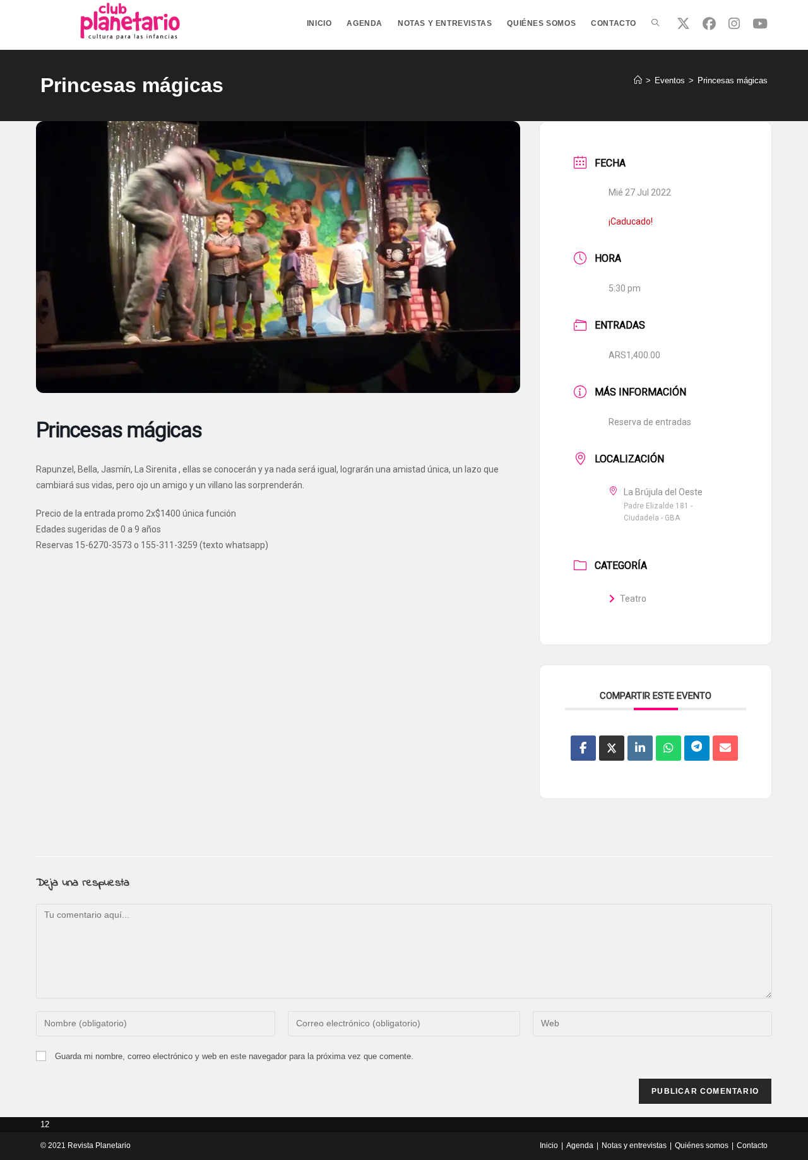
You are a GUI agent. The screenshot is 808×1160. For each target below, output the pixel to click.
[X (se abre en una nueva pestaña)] (683, 23)
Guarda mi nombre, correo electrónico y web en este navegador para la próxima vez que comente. (234, 1056)
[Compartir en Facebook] (583, 748)
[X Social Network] (611, 748)
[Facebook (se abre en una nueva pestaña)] (709, 23)
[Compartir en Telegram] (697, 748)
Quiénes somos (701, 1145)
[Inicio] (638, 80)
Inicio (549, 1145)
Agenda (579, 1145)
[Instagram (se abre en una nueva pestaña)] (734, 23)
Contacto (752, 1145)
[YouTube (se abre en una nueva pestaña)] (760, 23)
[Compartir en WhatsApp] (668, 748)
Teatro (633, 599)
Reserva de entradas (650, 422)
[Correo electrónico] (725, 748)
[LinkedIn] (640, 748)
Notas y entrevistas (634, 1145)
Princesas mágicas (733, 80)
